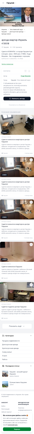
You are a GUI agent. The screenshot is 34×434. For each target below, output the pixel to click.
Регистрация (5, 409)
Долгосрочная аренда (16, 32)
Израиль (4, 29)
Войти (3, 406)
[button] (17, 16)
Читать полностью (7, 64)
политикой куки (13, 425)
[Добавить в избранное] (25, 71)
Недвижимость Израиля (13, 394)
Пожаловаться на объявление (17, 105)
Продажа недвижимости (11, 341)
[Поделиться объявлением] (29, 71)
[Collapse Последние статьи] (31, 366)
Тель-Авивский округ (16, 29)
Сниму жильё (7, 352)
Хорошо (17, 429)
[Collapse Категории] (31, 335)
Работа (4, 359)
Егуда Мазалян (26, 76)
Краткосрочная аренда (10, 348)
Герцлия (4, 32)
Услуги (4, 356)
